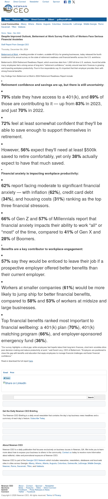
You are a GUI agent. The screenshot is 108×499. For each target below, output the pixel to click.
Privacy (57, 495)
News (7, 19)
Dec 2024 (16, 33)
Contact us (67, 452)
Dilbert (51, 19)
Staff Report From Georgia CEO (15, 44)
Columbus (56, 23)
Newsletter (34, 1)
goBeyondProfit (64, 19)
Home (3, 33)
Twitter (21, 491)
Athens (31, 23)
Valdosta (21, 26)
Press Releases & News (40, 489)
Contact (46, 1)
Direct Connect (19, 1)
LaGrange (77, 23)
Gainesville (67, 23)
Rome (101, 23)
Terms (49, 495)
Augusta (46, 23)
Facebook (31, 491)
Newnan (6, 466)
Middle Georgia (90, 23)
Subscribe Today (37, 418)
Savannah (5, 26)
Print (12, 372)
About (7, 1)
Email (5, 372)
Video (26, 19)
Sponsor (56, 1)
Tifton (14, 26)
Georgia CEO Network (36, 460)
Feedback (23, 489)
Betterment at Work (9, 54)
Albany (24, 23)
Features (17, 19)
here (31, 360)
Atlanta (39, 23)
